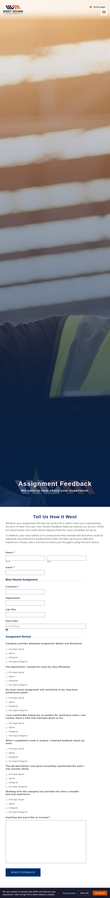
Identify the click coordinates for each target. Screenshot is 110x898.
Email (10, 567)
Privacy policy (69, 893)
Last (49, 561)
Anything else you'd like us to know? (28, 817)
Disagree (13, 657)
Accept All (100, 893)
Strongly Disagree (18, 661)
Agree (12, 653)
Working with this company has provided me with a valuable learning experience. (42, 793)
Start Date (12, 621)
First (8, 561)
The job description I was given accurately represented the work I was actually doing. (45, 767)
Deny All (84, 893)
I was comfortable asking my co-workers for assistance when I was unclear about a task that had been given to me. (46, 716)
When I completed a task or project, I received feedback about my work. (45, 742)
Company (12, 586)
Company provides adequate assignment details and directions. (44, 643)
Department (13, 598)
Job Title (11, 609)
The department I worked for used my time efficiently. (38, 667)
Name (10, 552)
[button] (104, 12)
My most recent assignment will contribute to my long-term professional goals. (42, 691)
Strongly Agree (16, 649)
